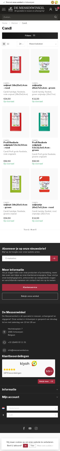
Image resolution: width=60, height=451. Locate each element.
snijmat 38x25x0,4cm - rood (15, 86)
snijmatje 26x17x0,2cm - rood (43, 206)
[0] (56, 9)
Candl (24, 23)
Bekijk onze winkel (30, 296)
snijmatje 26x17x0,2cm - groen (43, 86)
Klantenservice (30, 287)
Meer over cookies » (45, 445)
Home (4, 23)
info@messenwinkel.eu (18, 350)
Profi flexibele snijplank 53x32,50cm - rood (15, 145)
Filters (28, 35)
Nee (32, 445)
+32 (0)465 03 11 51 (17, 342)
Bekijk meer (44, 381)
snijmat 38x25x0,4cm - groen (15, 206)
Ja (25, 445)
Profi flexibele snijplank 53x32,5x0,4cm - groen (41, 146)
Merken (14, 23)
